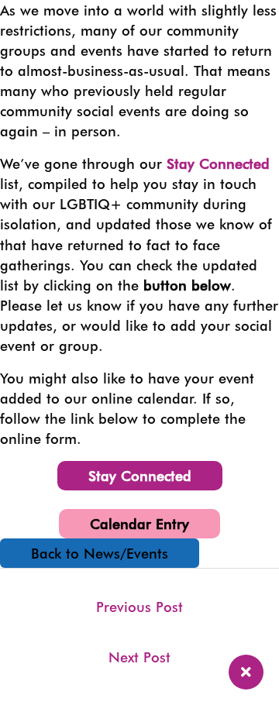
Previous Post (139, 606)
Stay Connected (218, 163)
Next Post (139, 656)
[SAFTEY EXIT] (246, 672)
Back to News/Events (99, 553)
